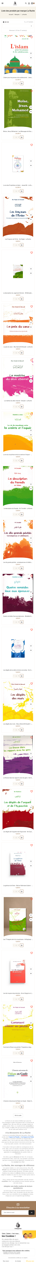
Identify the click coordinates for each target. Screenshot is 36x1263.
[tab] (3, 22)
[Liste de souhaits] (31, 53)
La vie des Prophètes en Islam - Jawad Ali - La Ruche (18, 185)
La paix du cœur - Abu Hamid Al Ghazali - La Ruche (18, 347)
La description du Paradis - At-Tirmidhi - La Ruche (18, 508)
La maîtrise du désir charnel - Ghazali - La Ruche (18, 400)
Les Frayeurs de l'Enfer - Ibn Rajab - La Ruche (18, 239)
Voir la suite (18, 1115)
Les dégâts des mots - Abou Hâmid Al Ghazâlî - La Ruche (19, 724)
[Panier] (21, 83)
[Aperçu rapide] (31, 57)
